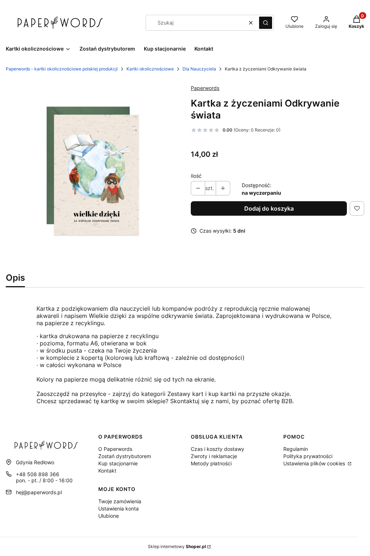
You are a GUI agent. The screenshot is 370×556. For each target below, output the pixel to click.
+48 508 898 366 (37, 474)
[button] (265, 23)
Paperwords (205, 88)
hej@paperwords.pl (39, 492)
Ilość (196, 176)
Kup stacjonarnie (118, 463)
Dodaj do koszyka (269, 208)
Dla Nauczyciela (199, 69)
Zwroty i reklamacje (214, 456)
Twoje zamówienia (119, 501)
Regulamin (295, 449)
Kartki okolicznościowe (150, 69)
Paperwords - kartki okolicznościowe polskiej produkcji (62, 69)
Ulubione (108, 516)
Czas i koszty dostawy (217, 449)
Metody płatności (211, 463)
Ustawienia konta (118, 508)
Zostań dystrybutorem (124, 456)
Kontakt (107, 470)
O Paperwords (115, 449)
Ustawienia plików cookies (315, 463)
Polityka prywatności (307, 456)
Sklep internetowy (177, 546)
